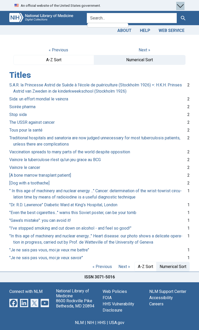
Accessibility (161, 297)
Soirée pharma (22, 106)
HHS (101, 322)
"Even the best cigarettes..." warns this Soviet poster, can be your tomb (72, 212)
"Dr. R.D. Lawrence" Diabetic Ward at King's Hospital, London (63, 204)
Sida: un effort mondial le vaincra (38, 99)
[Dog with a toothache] (29, 183)
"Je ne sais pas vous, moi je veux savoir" (46, 257)
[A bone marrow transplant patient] (40, 175)
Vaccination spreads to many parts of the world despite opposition (69, 151)
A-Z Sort (53, 59)
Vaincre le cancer (24, 167)
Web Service (171, 30)
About (124, 30)
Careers (156, 303)
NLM (79, 322)
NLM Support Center (167, 291)
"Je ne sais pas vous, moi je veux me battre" (49, 250)
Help (145, 30)
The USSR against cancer (32, 122)
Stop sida (18, 114)
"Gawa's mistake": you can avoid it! (40, 220)
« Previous (58, 49)
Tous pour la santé (25, 130)
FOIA (107, 297)
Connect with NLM (25, 291)
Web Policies (115, 291)
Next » (144, 49)
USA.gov (116, 322)
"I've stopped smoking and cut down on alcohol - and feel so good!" (70, 228)
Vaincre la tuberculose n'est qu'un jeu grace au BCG (55, 159)
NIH (90, 322)
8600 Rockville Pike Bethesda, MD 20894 (75, 303)
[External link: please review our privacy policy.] (13, 302)
